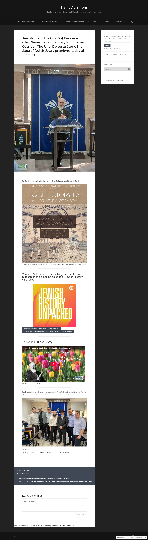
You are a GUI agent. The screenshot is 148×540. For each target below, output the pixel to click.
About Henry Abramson (75, 21)
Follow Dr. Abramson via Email (113, 33)
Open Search (132, 22)
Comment (81, 514)
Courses (106, 21)
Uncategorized (24, 474)
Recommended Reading (51, 21)
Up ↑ (132, 535)
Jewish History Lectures (26, 21)
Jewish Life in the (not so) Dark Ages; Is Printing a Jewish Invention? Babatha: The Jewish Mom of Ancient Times (55, 481)
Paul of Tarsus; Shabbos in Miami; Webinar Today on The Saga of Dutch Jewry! (44, 478)
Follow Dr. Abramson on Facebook (115, 54)
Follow (107, 45)
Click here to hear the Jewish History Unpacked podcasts (42, 328)
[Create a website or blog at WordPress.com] (14, 536)
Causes (93, 21)
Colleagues (120, 21)
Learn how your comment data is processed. (59, 526)
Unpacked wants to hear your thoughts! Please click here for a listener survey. (48, 331)
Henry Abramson (74, 7)
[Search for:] (117, 69)
